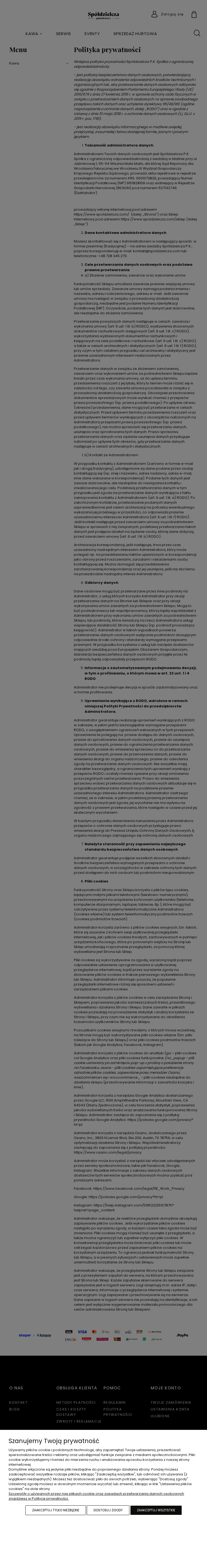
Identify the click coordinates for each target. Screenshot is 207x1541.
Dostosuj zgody (108, 1510)
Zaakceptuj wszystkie (156, 1510)
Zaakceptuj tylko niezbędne (55, 1510)
